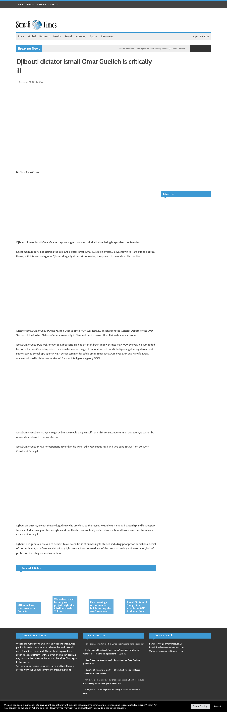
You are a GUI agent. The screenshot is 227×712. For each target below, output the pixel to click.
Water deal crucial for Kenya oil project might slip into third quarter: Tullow (64, 605)
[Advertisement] (150, 20)
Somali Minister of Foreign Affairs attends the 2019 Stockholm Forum (136, 607)
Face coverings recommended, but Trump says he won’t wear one (100, 607)
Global (115, 48)
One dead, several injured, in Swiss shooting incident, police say (144, 48)
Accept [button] (217, 706)
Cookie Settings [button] (200, 706)
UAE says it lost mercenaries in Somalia (26, 608)
